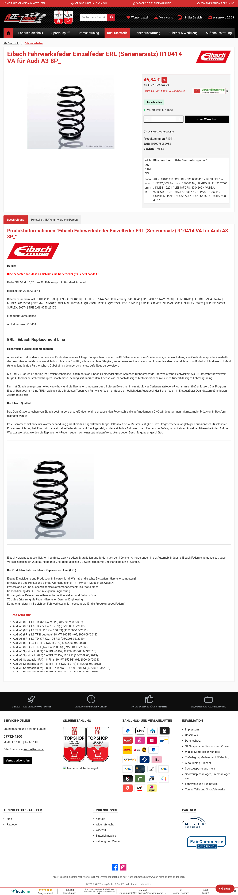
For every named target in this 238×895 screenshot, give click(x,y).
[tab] (15, 219)
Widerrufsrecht (105, 824)
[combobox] (93, 17)
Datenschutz (193, 740)
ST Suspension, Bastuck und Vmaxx (207, 746)
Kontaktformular (34, 749)
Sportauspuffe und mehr (200, 768)
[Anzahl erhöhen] (180, 119)
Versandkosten (109, 876)
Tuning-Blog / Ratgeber (22, 810)
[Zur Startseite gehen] (25, 17)
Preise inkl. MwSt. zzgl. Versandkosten (164, 91)
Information (192, 720)
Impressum (192, 729)
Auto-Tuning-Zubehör (198, 763)
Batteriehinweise (106, 835)
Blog (9, 819)
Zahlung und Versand (109, 841)
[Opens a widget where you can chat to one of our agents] (225, 889)
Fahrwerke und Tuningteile (201, 784)
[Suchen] (111, 17)
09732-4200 (12, 736)
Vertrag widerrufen (18, 760)
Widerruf (101, 830)
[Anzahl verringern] (147, 119)
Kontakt (100, 819)
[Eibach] (213, 59)
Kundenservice (105, 810)
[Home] (8, 33)
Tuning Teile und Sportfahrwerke (205, 789)
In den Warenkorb (207, 119)
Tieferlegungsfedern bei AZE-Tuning (207, 757)
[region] (71, 111)
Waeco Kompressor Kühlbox (202, 751)
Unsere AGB (192, 735)
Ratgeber (11, 824)
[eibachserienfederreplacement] (70, 111)
